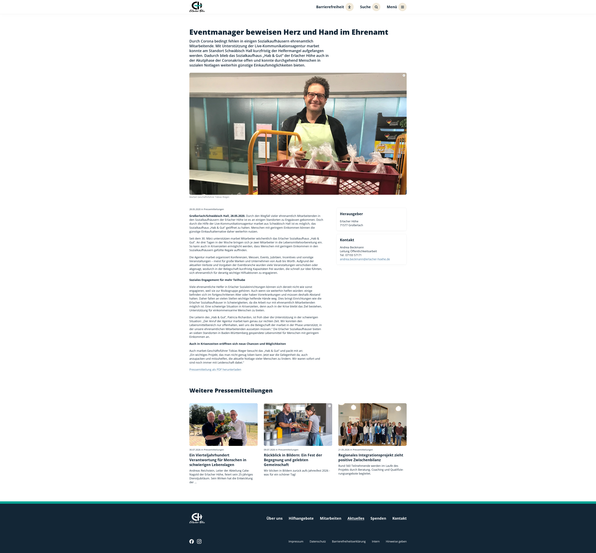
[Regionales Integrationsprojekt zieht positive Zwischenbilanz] (372, 439)
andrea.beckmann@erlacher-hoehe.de (365, 259)
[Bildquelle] (404, 75)
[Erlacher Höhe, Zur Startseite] (197, 7)
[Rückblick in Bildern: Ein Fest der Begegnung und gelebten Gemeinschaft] (298, 439)
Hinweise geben (396, 541)
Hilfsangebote (301, 518)
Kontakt (399, 518)
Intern (376, 541)
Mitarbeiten (330, 518)
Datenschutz (318, 541)
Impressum (296, 541)
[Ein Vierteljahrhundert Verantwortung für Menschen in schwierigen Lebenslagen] (223, 443)
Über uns (274, 518)
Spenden (378, 518)
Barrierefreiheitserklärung (349, 541)
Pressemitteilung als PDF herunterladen (215, 369)
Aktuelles (356, 518)
